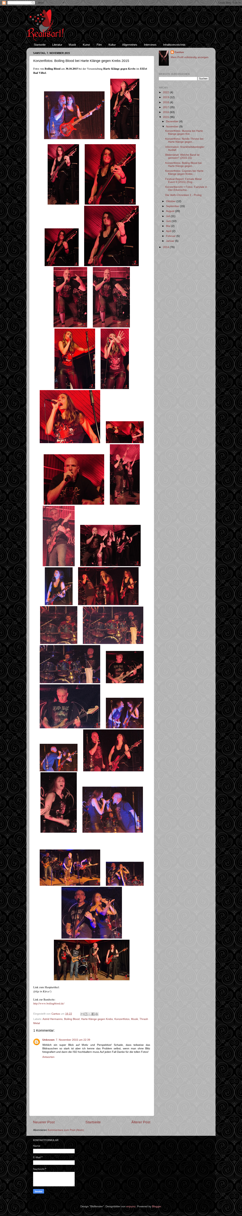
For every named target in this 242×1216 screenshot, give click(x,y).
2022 (166, 92)
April (169, 231)
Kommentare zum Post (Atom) (66, 1130)
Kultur (112, 44)
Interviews (150, 44)
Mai (168, 226)
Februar (171, 236)
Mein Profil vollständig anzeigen (190, 57)
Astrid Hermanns (53, 1019)
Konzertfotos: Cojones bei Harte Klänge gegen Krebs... (184, 172)
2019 (166, 97)
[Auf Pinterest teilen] (97, 1014)
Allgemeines (129, 44)
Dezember (172, 121)
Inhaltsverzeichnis (174, 44)
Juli (168, 216)
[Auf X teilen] (89, 1014)
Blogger (156, 1206)
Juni (169, 221)
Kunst (86, 44)
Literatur (57, 44)
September (173, 206)
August (170, 211)
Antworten (48, 1057)
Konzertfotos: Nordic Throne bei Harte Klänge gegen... (184, 140)
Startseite (40, 44)
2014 (166, 247)
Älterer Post (140, 1122)
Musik (72, 44)
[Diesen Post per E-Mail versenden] (82, 1014)
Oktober (171, 201)
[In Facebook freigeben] (93, 1014)
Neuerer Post (44, 1122)
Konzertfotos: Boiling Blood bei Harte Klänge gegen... (183, 164)
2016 (166, 112)
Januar (170, 241)
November (172, 126)
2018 (166, 102)
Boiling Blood (72, 1019)
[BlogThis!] (86, 1014)
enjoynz (131, 1206)
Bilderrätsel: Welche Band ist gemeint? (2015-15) (182, 156)
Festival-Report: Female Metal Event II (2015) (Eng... (183, 180)
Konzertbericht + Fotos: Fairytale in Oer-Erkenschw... (186, 188)
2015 (166, 117)
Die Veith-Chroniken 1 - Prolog (183, 195)
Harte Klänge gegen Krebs (97, 1019)
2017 (166, 107)
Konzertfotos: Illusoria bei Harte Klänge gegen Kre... (184, 132)
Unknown (48, 1039)
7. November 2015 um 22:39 (73, 1039)
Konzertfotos (122, 1019)
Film (99, 44)
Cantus (179, 52)
